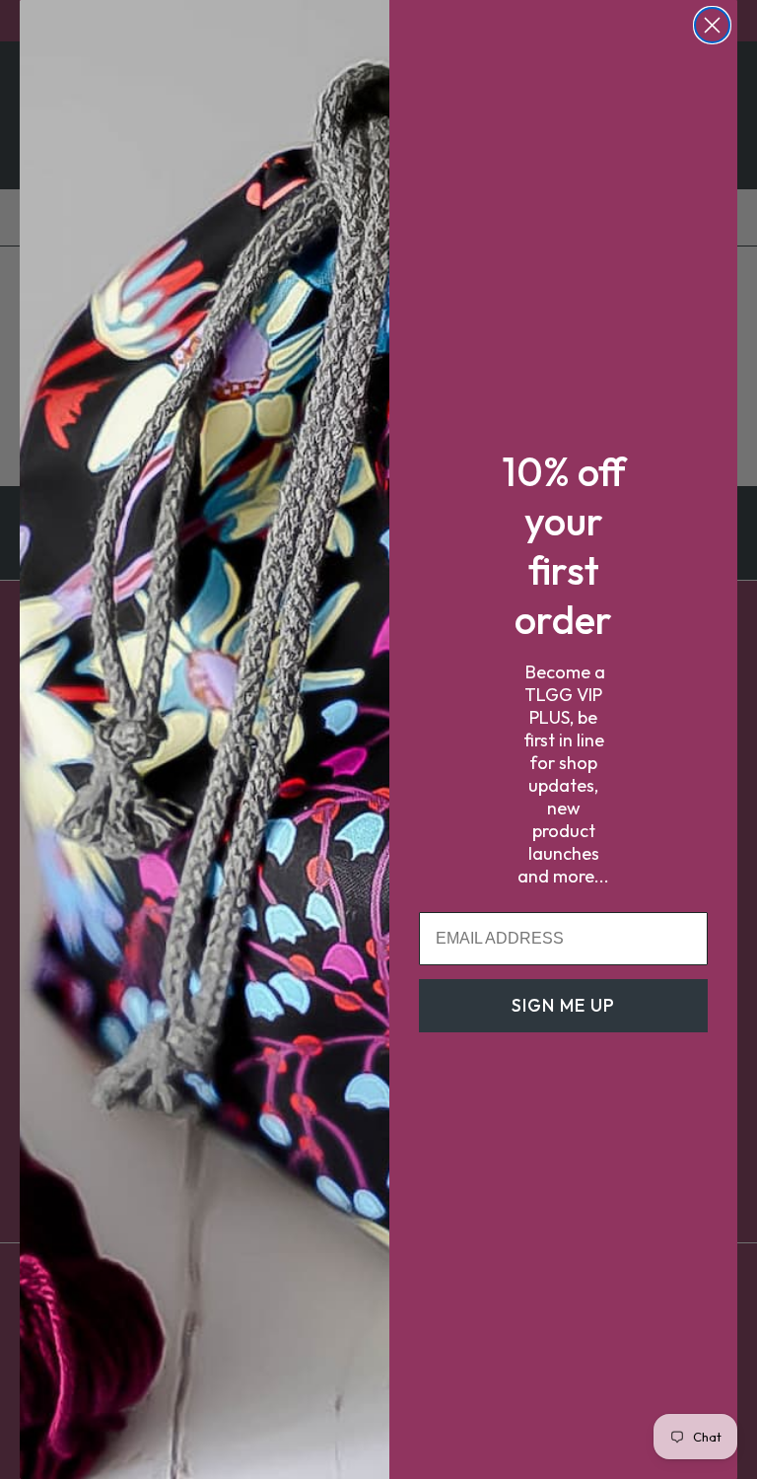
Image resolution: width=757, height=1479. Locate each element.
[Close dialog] (712, 25)
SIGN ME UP (563, 1005)
